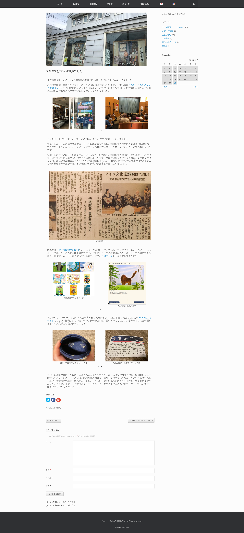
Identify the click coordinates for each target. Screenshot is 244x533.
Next (148, 112)
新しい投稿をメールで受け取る (62, 505)
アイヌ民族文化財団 (68, 250)
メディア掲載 (167, 30)
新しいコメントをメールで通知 (62, 501)
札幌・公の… (53, 420)
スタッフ (126, 4)
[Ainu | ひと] (48, 4)
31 (175, 82)
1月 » (195, 86)
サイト (48, 485)
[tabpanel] (73, 113)
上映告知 (165, 38)
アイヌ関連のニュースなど (173, 27)
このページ (107, 256)
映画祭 (164, 45)
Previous (51, 112)
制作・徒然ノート (169, 42)
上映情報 (93, 4)
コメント (49, 442)
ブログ (109, 4)
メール (49, 477)
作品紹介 (76, 4)
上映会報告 (56, 408)
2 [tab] (101, 131)
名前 (48, 470)
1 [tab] (98, 131)
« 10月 (165, 86)
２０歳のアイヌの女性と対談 (141, 420)
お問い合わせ (145, 4)
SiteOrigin (120, 527)
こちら (131, 85)
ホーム (60, 4)
